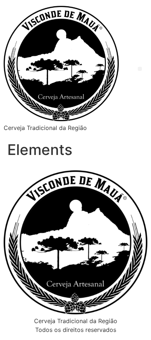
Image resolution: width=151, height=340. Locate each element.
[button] (140, 69)
